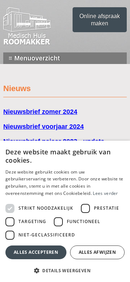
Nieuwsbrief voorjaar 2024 (43, 126)
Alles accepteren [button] (36, 252)
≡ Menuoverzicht (34, 58)
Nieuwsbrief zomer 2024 (40, 111)
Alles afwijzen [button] (97, 252)
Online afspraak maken (99, 19)
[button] (65, 270)
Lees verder (105, 193)
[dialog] (65, 211)
